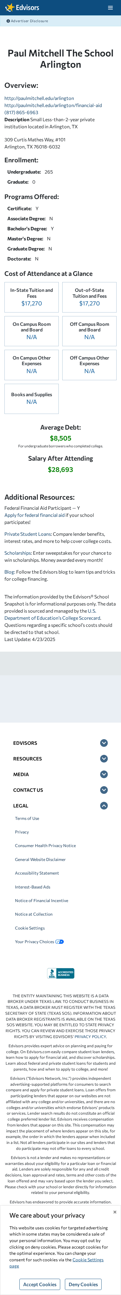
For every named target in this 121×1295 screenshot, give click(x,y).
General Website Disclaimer (40, 859)
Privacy (22, 831)
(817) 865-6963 (21, 112)
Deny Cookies (83, 1284)
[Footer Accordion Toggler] (104, 743)
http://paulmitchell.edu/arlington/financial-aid (53, 105)
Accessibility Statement (37, 872)
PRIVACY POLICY (90, 1036)
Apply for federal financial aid (34, 515)
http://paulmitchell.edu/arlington (39, 98)
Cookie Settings (30, 927)
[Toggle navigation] (110, 7)
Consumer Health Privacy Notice (45, 845)
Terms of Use (27, 818)
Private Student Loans (27, 534)
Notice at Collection (34, 914)
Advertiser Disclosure (29, 21)
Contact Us (28, 790)
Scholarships (17, 553)
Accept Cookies (39, 1284)
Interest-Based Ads (32, 886)
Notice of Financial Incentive (41, 900)
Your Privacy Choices (34, 941)
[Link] (61, 972)
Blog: (10, 571)
